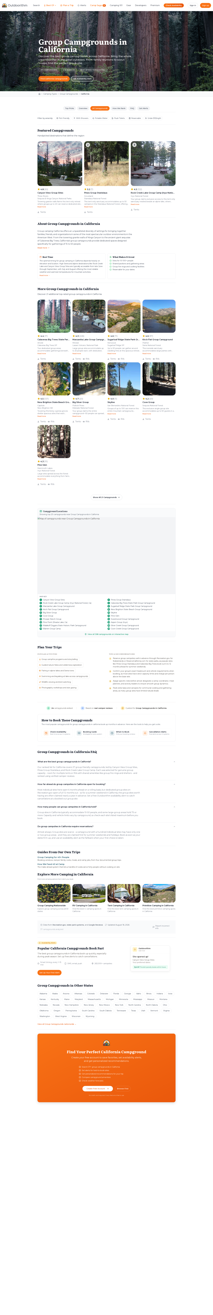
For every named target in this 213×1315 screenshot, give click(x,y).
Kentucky (55, 999)
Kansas (43, 999)
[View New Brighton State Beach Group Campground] (54, 392)
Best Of (50, 5)
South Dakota (106, 1011)
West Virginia (61, 1016)
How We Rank (119, 108)
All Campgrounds (100, 108)
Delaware (104, 994)
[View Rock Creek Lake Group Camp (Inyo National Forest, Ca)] (153, 177)
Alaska (55, 994)
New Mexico (104, 1005)
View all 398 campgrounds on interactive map (108, 634)
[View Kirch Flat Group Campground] (159, 330)
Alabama (43, 994)
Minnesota (123, 999)
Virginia (166, 1011)
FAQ (132, 108)
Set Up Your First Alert (49, 973)
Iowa (170, 994)
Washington (45, 1016)
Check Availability (174, 5)
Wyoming (90, 1016)
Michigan (110, 999)
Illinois (148, 994)
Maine (67, 999)
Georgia (127, 994)
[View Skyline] (124, 392)
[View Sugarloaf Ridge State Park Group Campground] (124, 330)
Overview (83, 108)
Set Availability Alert (82, 79)
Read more (41, 207)
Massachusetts (94, 999)
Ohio (165, 1005)
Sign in (193, 5)
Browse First (122, 1089)
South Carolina (88, 1011)
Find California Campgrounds (54, 79)
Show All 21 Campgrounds (105, 497)
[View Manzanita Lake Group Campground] (89, 330)
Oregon (57, 1011)
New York (119, 1005)
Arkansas (78, 994)
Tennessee (121, 1011)
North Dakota (152, 1005)
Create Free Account (96, 1089)
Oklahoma (44, 1011)
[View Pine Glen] (54, 455)
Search (36, 5)
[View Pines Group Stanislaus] (106, 177)
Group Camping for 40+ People (53, 857)
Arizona (66, 994)
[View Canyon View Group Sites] (59, 177)
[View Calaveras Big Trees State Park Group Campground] (54, 330)
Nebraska (44, 1005)
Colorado (91, 994)
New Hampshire (72, 1005)
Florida (116, 994)
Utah (143, 1011)
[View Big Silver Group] (89, 392)
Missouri (150, 999)
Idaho (138, 994)
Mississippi (137, 999)
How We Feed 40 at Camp (50, 864)
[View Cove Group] (159, 392)
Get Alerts (143, 108)
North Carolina (134, 1005)
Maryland (79, 999)
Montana (163, 999)
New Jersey (89, 1005)
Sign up (205, 5)
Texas (133, 1011)
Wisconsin (76, 1016)
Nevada (56, 1005)
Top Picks (69, 108)
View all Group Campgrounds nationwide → (56, 1024)
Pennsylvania (71, 1011)
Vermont (154, 1011)
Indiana (160, 994)
